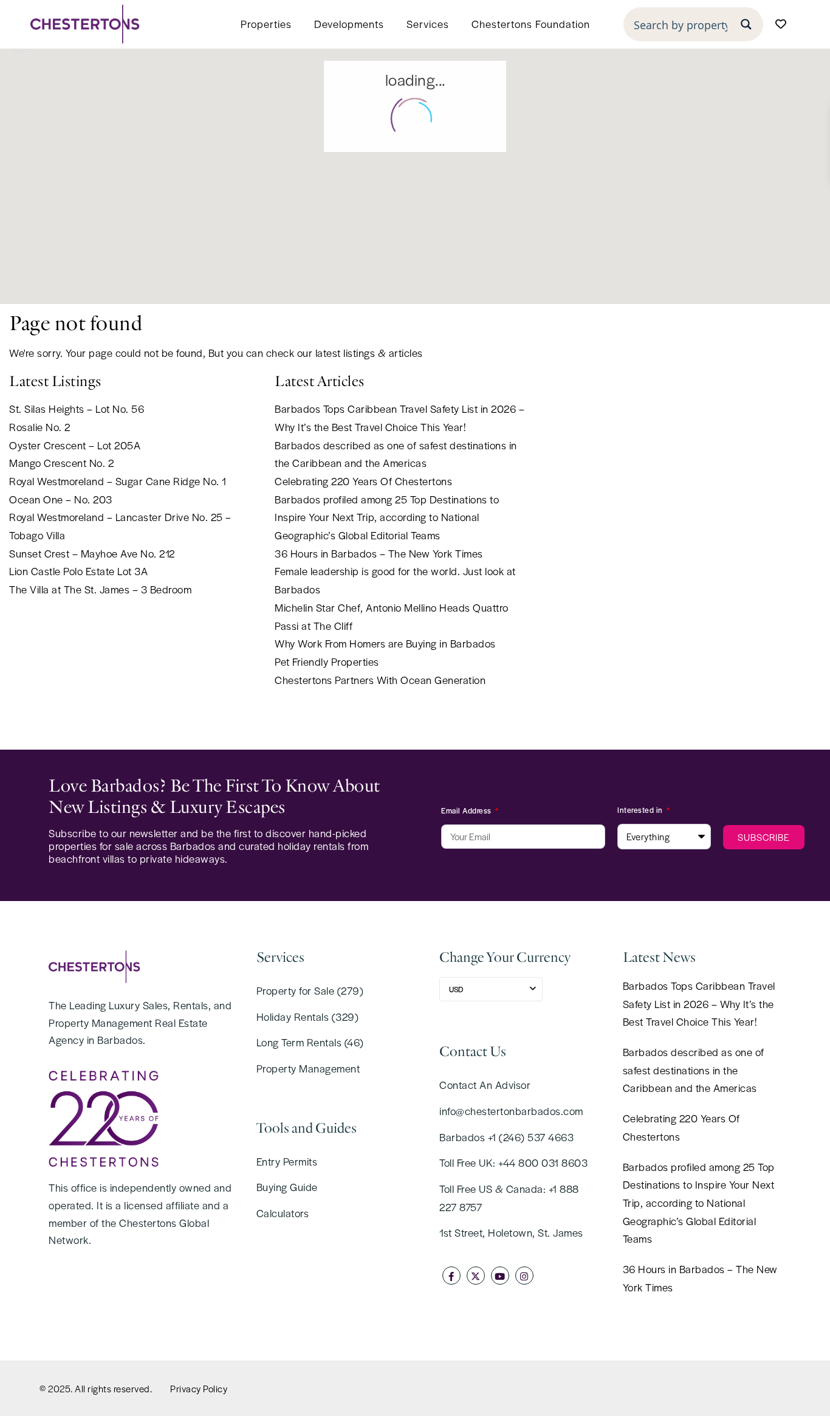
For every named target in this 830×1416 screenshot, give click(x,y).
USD (456, 989)
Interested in (641, 809)
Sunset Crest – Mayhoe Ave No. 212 (92, 553)
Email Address (467, 810)
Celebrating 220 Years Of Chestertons (363, 481)
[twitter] (476, 1275)
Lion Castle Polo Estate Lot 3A (78, 571)
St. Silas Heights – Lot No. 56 (76, 408)
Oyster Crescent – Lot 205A (74, 445)
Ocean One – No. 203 (60, 499)
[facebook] (451, 1275)
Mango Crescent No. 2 (61, 462)
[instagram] (524, 1275)
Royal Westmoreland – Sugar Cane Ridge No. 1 (118, 481)
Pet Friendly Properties (327, 661)
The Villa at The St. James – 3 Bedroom (100, 589)
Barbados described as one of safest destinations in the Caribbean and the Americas (693, 1070)
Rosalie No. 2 (39, 427)
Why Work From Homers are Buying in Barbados (385, 643)
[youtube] (500, 1275)
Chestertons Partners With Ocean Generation (380, 679)
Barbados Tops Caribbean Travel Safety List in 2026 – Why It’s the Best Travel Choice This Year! (699, 1003)
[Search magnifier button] (746, 24)
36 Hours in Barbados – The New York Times (379, 553)
